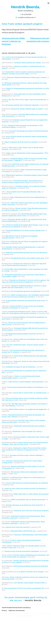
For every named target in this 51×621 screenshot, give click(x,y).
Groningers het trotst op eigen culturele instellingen (26, 455)
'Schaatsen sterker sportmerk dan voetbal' (27, 63)
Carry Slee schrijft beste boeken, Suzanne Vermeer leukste (25, 345)
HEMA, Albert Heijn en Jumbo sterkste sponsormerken (31, 494)
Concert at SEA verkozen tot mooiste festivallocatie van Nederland (26, 483)
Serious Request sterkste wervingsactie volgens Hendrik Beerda (26, 136)
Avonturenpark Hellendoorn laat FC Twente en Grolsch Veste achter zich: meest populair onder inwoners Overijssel (24, 312)
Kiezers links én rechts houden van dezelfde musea (29, 393)
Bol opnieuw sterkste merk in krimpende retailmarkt (22, 105)
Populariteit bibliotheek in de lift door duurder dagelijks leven (25, 230)
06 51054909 (26, 14)
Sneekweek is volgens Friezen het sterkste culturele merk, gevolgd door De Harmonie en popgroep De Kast (24, 449)
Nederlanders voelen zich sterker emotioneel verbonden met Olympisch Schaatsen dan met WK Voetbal (23, 73)
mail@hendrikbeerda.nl (26, 17)
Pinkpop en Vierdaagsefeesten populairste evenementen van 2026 (27, 88)
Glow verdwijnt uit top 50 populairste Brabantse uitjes (24, 192)
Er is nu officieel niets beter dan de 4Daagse (29, 572)
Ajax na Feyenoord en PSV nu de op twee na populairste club (24, 588)
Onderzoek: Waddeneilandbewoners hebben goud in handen (26, 77)
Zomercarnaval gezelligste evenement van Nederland (30, 566)
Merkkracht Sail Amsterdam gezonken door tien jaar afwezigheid (26, 252)
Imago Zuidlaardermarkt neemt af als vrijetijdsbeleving (27, 197)
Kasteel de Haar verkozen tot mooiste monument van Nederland (25, 488)
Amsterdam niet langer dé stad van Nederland (20, 367)
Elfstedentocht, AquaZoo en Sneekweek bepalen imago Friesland (27, 175)
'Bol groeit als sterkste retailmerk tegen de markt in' (27, 109)
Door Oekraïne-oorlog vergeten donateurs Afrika (29, 583)
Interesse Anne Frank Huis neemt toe (17, 527)
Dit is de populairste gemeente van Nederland (25, 291)
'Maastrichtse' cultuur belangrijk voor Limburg (26, 431)
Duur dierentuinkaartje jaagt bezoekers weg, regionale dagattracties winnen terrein (24, 215)
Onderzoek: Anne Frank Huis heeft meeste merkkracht (31, 511)
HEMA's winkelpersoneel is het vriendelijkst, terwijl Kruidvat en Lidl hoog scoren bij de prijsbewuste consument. (25, 296)
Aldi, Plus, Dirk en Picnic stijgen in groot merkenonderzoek (27, 99)
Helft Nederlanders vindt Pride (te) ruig (22, 531)
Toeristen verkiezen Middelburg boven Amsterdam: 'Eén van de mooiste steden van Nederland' (25, 556)
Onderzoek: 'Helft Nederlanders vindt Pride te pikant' (30, 535)
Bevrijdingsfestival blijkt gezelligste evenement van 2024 (24, 334)
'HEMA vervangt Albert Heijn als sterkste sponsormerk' (28, 499)
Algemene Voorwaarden (17, 610)
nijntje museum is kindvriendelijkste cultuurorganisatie (25, 382)
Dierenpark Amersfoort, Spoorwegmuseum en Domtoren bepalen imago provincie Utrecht (22, 181)
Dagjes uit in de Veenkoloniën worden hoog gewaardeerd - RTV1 (27, 153)
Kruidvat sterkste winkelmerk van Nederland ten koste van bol (25, 300)
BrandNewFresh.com (29, 616)
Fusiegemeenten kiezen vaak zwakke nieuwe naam (27, 258)
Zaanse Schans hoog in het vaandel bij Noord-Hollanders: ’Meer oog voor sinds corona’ (25, 443)
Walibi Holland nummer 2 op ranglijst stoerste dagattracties (28, 409)
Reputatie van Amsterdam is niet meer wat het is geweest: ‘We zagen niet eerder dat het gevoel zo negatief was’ (25, 281)
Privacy (4, 610)
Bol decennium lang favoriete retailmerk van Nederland (25, 387)
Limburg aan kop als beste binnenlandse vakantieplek (21, 551)
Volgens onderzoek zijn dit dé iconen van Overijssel (21, 142)
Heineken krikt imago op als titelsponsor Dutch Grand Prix (24, 505)
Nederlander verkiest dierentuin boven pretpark (29, 426)
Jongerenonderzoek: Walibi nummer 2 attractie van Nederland (13, 41)
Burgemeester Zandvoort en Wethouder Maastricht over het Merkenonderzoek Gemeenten (24, 264)
